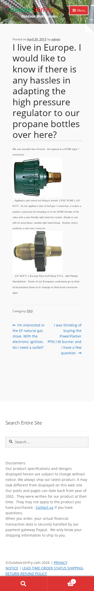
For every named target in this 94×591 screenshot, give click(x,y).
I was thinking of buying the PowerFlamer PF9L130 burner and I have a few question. (64, 338)
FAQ (30, 311)
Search (23, 583)
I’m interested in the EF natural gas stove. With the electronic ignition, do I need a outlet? (29, 336)
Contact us (44, 507)
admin (55, 39)
